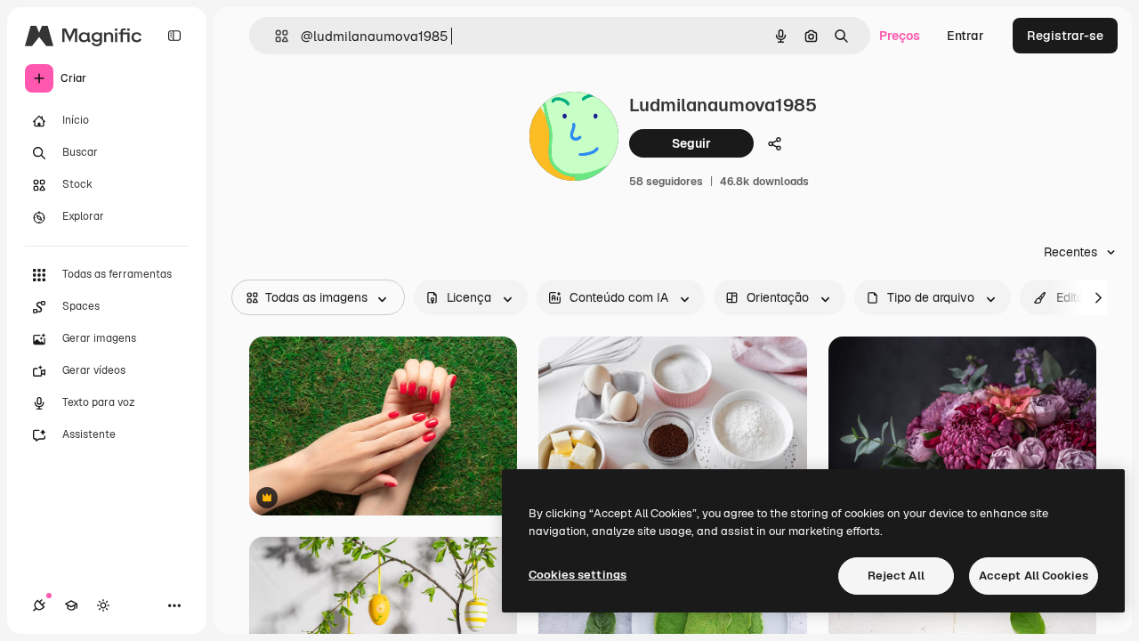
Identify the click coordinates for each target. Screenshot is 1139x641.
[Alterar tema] (103, 605)
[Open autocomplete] (274, 36)
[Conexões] (39, 605)
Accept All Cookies (1033, 575)
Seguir (691, 143)
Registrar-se (1065, 36)
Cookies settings (577, 574)
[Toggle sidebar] (174, 35)
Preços (899, 36)
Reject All (896, 575)
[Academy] (71, 605)
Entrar (965, 36)
